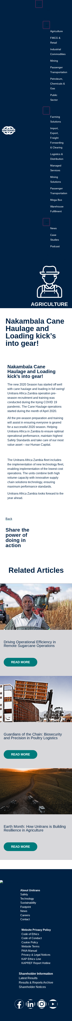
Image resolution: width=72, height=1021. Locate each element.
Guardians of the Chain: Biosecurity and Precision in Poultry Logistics (33, 736)
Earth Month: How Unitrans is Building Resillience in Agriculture (35, 828)
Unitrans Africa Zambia (22, 493)
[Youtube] (53, 1004)
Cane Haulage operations (44, 406)
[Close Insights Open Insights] (46, 222)
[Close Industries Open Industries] (46, 25)
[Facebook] (19, 1004)
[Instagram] (41, 1004)
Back (9, 518)
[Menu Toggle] (38, 4)
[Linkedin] (30, 1004)
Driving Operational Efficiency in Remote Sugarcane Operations (30, 644)
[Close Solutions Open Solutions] (46, 110)
